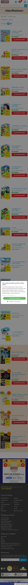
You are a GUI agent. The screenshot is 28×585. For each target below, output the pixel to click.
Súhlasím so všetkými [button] (14, 298)
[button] (14, 295)
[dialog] (14, 292)
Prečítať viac (17, 293)
